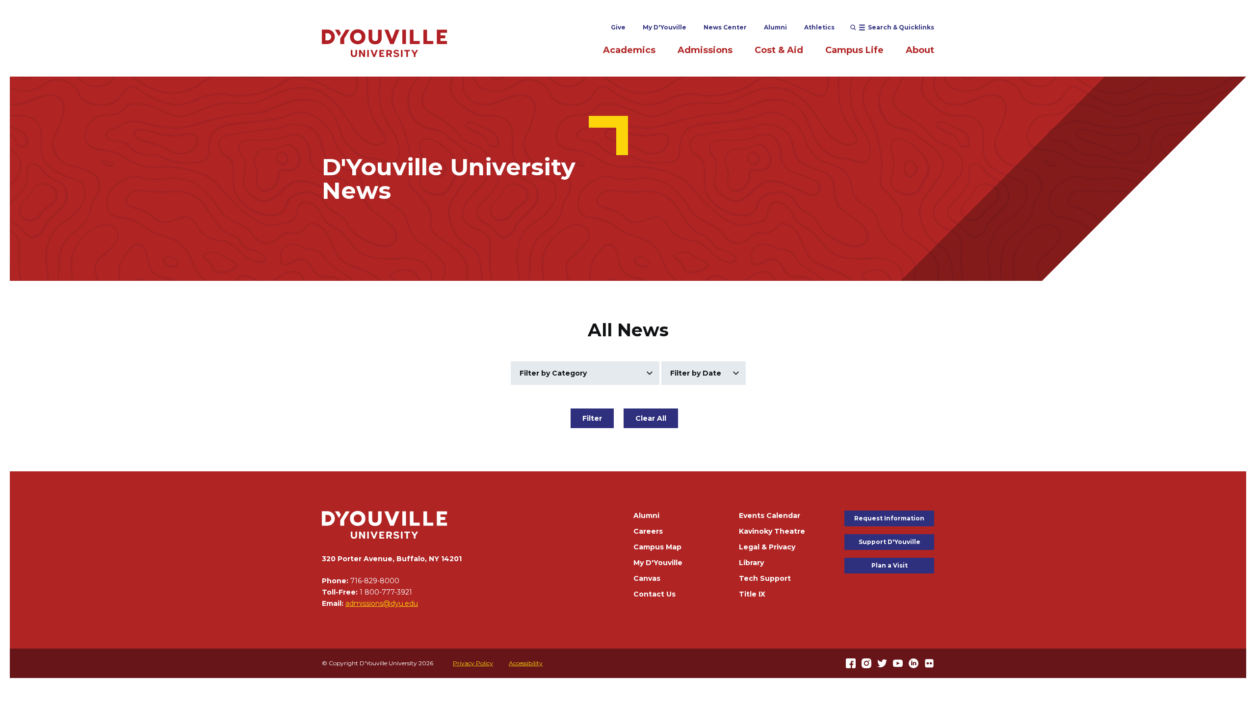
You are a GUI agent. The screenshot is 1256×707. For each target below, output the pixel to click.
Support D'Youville (889, 541)
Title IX (752, 594)
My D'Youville (664, 27)
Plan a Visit (889, 565)
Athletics (819, 27)
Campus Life (854, 50)
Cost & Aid (779, 50)
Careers (648, 531)
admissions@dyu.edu (381, 603)
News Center (725, 27)
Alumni (775, 27)
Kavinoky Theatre (772, 531)
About (920, 50)
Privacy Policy (473, 663)
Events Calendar (769, 515)
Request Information (889, 518)
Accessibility (526, 663)
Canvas (646, 578)
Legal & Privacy (767, 547)
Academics (629, 50)
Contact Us (654, 594)
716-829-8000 (374, 580)
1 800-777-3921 (386, 592)
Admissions (705, 50)
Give (618, 27)
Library (751, 562)
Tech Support (765, 578)
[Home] (384, 43)
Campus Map (657, 547)
